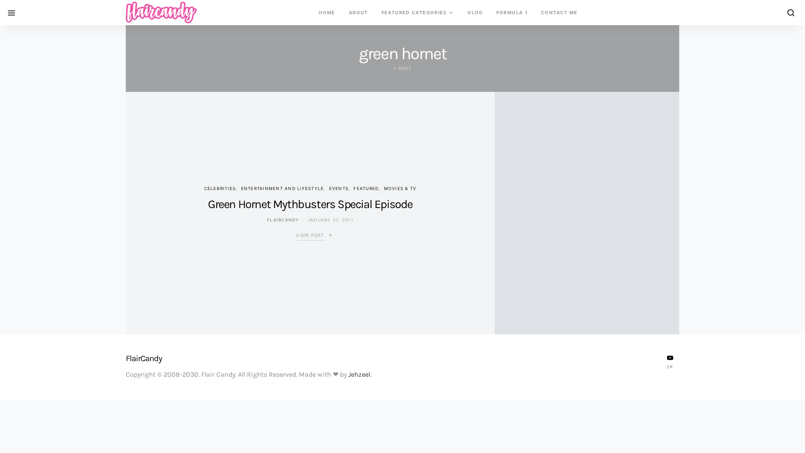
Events (339, 188)
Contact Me (559, 13)
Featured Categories (414, 13)
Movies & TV (400, 188)
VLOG (475, 13)
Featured (366, 188)
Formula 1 (511, 13)
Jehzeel (359, 374)
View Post (310, 235)
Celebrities (220, 188)
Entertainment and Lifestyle (282, 188)
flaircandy (283, 219)
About (358, 13)
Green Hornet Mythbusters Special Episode (310, 204)
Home (327, 13)
